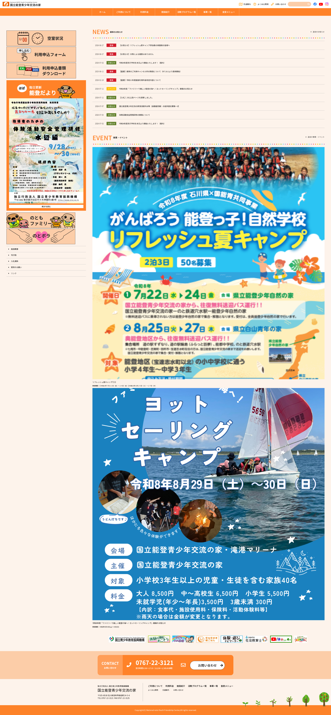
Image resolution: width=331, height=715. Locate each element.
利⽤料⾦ (144, 11)
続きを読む (46, 206)
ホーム (102, 11)
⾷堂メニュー (228, 11)
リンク (13, 273)
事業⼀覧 (207, 11)
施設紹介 (165, 11)
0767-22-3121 (154, 662)
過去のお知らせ (319, 32)
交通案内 (247, 4)
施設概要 (14, 249)
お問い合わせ (280, 4)
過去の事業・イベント (316, 137)
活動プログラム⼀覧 (186, 11)
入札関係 (14, 261)
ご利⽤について (123, 11)
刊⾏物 (13, 255)
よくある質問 (263, 4)
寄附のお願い (16, 267)
